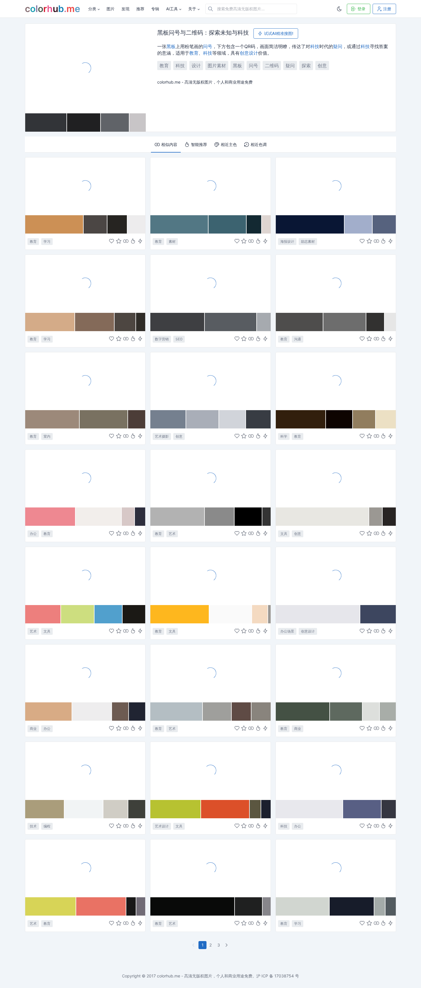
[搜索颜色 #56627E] (384, 224)
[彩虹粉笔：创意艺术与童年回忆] (85, 868)
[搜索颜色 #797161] (104, 419)
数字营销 (162, 339)
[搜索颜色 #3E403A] (136, 809)
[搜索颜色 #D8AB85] (48, 711)
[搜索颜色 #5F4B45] (241, 711)
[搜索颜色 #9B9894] (269, 614)
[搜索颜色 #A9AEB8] (202, 419)
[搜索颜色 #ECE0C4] (386, 419)
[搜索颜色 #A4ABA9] (379, 906)
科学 (283, 436)
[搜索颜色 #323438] (46, 122)
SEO (179, 339)
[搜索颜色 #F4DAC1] (260, 614)
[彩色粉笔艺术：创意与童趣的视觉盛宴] (85, 575)
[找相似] (126, 241)
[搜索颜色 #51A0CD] (109, 614)
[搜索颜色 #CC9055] (54, 224)
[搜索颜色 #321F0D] (301, 419)
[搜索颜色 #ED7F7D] (43, 614)
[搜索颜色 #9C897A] (52, 419)
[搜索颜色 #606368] (115, 122)
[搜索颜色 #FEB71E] (179, 614)
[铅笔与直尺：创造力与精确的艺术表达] (210, 868)
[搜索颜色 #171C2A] (352, 906)
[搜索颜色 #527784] (179, 224)
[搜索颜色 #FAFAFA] (230, 614)
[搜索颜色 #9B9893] (376, 516)
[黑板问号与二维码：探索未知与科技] (85, 68)
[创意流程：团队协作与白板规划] (85, 673)
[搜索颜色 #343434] (266, 516)
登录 (361, 8)
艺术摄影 (162, 436)
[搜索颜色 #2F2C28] (140, 322)
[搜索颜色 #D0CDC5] (115, 809)
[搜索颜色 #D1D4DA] (232, 419)
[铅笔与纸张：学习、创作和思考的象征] (210, 575)
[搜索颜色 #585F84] (362, 809)
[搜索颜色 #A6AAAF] (264, 322)
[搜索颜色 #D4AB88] (50, 322)
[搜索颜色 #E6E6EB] (318, 614)
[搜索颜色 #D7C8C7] (128, 516)
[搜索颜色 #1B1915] (134, 614)
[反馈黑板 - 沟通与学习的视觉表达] (336, 283)
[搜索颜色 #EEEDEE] (92, 711)
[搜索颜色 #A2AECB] (359, 224)
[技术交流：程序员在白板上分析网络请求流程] (85, 770)
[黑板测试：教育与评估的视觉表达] (85, 283)
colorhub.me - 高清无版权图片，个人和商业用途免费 (204, 975)
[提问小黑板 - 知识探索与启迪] (85, 186)
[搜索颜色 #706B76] (140, 906)
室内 (47, 436)
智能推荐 (199, 144)
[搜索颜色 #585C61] (231, 322)
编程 (47, 826)
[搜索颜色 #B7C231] (175, 809)
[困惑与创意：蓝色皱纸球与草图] (210, 381)
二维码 (272, 65)
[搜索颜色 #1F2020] (248, 906)
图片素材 (217, 65)
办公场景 (287, 631)
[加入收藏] (119, 241)
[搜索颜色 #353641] (388, 809)
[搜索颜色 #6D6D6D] (344, 322)
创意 (244, 53)
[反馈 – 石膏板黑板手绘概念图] (336, 673)
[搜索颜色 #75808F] (168, 419)
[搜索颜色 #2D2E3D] (140, 516)
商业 (33, 728)
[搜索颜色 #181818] (131, 906)
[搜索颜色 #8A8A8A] (220, 516)
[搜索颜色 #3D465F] (378, 614)
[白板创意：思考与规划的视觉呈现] (336, 575)
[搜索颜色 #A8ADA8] (388, 711)
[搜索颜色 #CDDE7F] (78, 614)
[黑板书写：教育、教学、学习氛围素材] (210, 186)
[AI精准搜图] (140, 241)
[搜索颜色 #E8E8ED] (309, 809)
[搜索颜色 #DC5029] (225, 809)
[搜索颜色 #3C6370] (227, 224)
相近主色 (229, 144)
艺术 (172, 533)
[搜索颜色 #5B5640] (255, 809)
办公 (33, 533)
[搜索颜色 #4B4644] (95, 224)
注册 (387, 8)
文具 (283, 533)
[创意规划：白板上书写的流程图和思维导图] (85, 478)
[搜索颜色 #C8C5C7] (137, 122)
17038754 (284, 975)
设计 (253, 53)
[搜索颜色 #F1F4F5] (83, 809)
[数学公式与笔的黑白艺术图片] (210, 478)
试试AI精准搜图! (278, 33)
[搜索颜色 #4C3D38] (136, 419)
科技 (314, 46)
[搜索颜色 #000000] (248, 516)
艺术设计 (162, 826)
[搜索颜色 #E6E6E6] (390, 322)
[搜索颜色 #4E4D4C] (299, 322)
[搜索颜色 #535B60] (390, 906)
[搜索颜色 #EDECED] (136, 224)
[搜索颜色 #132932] (254, 224)
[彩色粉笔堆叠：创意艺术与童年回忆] (210, 770)
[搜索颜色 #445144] (303, 711)
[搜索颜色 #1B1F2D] (266, 809)
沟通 (297, 339)
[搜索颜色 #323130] (375, 322)
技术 (33, 826)
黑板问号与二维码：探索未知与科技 (203, 32)
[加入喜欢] (112, 241)
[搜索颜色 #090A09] (192, 906)
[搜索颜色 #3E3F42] (177, 322)
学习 (47, 241)
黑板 (171, 46)
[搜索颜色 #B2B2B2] (177, 516)
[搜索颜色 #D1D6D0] (303, 906)
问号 (207, 46)
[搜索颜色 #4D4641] (125, 322)
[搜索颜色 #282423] (389, 516)
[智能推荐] (133, 241)
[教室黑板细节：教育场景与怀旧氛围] (85, 381)
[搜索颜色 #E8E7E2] (322, 516)
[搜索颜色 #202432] (137, 711)
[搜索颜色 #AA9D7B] (44, 809)
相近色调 (259, 144)
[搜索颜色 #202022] (84, 122)
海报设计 (287, 241)
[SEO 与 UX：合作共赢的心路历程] (210, 283)
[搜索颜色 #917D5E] (364, 419)
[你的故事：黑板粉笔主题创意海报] (336, 186)
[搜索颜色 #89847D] (260, 711)
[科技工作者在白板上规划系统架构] (336, 770)
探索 (306, 65)
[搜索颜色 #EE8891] (50, 516)
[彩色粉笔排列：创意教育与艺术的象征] (210, 673)
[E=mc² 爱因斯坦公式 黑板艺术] (336, 381)
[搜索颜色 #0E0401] (339, 419)
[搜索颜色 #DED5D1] (266, 224)
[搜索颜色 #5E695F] (346, 711)
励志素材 (308, 241)
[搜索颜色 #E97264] (101, 906)
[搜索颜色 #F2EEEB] (99, 516)
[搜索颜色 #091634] (310, 224)
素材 (172, 241)
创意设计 (308, 631)
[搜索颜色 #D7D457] (50, 906)
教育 (193, 53)
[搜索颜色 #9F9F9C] (217, 711)
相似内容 (169, 144)
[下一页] (227, 945)
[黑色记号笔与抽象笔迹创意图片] (336, 478)
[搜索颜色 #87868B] (267, 906)
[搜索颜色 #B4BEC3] (176, 711)
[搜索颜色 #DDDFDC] (371, 711)
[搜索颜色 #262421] (117, 224)
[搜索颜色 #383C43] (258, 419)
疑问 (337, 46)
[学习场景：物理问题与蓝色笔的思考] (336, 868)
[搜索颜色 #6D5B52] (120, 711)
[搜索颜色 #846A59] (95, 322)
